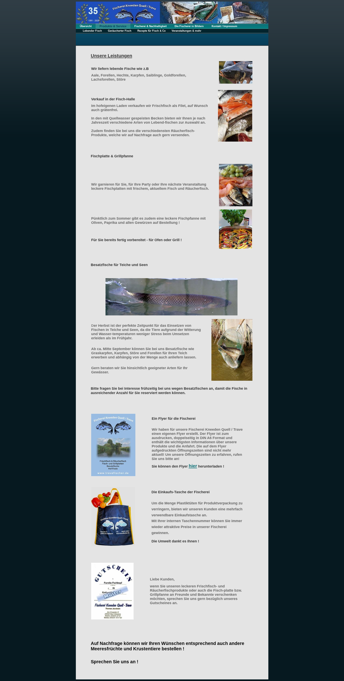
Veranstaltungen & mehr (186, 30)
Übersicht (86, 26)
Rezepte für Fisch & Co (151, 30)
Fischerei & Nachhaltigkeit (150, 26)
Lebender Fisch (92, 30)
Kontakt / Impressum (224, 26)
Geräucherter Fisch (119, 30)
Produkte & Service (113, 26)
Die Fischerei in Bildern (189, 26)
